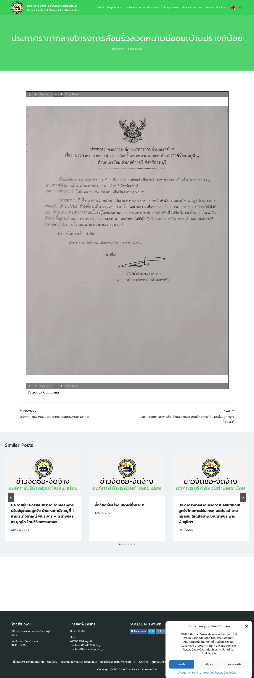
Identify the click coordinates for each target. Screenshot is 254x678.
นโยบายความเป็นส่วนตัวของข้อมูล (219, 673)
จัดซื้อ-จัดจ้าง (135, 49)
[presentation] (43, 474)
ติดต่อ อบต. (222, 7)
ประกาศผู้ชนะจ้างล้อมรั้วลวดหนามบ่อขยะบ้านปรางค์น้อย (55, 414)
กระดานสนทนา (206, 7)
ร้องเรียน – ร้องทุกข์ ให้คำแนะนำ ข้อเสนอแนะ (72, 662)
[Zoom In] (61, 94)
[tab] (119, 544)
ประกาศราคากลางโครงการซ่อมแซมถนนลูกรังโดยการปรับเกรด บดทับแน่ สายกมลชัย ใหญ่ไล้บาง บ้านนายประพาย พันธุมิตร (210, 513)
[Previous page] (29, 94)
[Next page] (35, 94)
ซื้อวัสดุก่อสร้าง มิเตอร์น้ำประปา (119, 505)
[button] (246, 626)
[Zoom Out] (55, 94)
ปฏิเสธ (209, 664)
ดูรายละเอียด (235, 664)
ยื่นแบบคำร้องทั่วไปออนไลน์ (28, 662)
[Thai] (232, 7)
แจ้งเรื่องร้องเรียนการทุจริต (115, 662)
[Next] (243, 497)
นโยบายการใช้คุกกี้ (188, 673)
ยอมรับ (181, 664)
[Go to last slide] (11, 497)
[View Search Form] (240, 7)
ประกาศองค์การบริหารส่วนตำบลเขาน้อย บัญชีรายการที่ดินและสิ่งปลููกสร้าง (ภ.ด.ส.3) (186, 416)
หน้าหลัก (101, 7)
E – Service (141, 662)
